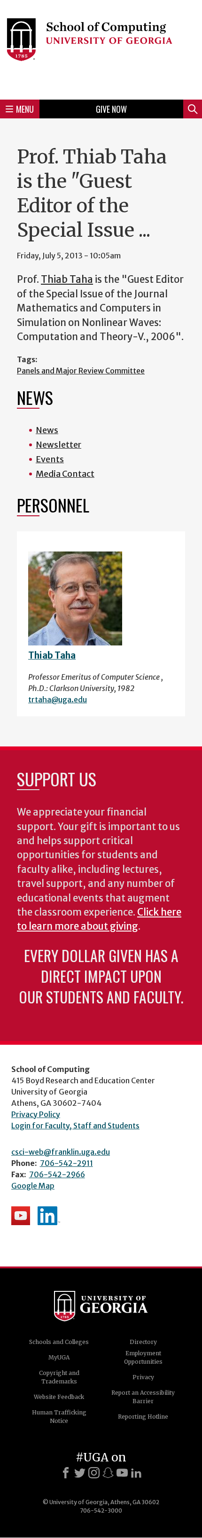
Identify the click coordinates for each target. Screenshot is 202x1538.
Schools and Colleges (59, 1341)
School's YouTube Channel (20, 1215)
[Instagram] (94, 1472)
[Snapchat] (108, 1472)
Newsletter (58, 444)
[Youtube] (122, 1472)
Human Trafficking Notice (59, 1416)
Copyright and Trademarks (59, 1377)
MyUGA (59, 1357)
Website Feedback (59, 1396)
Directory (143, 1341)
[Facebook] (65, 1472)
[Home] (101, 48)
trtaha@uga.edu (57, 699)
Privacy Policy (35, 1114)
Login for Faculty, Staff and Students (75, 1125)
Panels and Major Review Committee (81, 370)
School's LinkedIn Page (49, 1215)
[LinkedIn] (136, 1472)
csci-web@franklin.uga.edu (60, 1152)
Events (50, 459)
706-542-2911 (66, 1163)
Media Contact (65, 473)
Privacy (143, 1377)
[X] (79, 1472)
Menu (25, 109)
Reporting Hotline (143, 1416)
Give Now (111, 109)
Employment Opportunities (143, 1357)
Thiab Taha (67, 279)
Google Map (32, 1185)
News (47, 430)
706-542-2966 (57, 1174)
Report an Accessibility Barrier (143, 1397)
